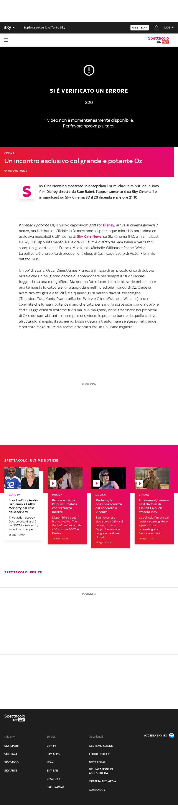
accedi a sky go (155, 735)
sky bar (52, 770)
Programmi (55, 787)
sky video (11, 762)
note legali (97, 762)
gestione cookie (101, 745)
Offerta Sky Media (102, 781)
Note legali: (96, 736)
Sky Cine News (89, 236)
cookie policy (99, 754)
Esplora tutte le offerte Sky (45, 27)
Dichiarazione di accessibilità (101, 771)
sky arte (10, 770)
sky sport (12, 745)
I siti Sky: (9, 736)
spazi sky (53, 778)
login (169, 27)
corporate (97, 789)
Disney (108, 225)
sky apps (53, 754)
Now (50, 762)
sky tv (51, 745)
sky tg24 (10, 754)
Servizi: (51, 736)
